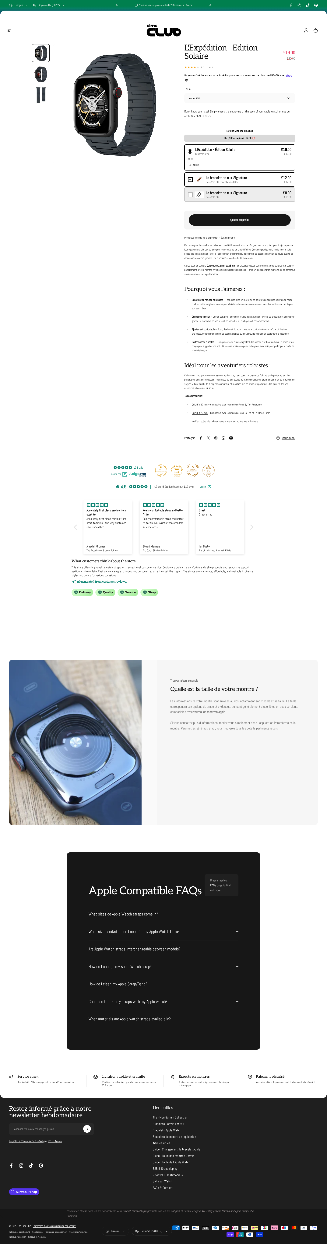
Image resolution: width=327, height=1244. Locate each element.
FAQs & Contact (163, 1188)
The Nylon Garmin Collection (170, 1117)
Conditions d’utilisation (78, 1232)
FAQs (213, 885)
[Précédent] (117, 5)
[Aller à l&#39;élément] (41, 53)
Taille (187, 89)
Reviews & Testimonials (168, 1175)
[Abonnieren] (87, 1129)
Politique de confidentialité (19, 1232)
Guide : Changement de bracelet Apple (176, 1149)
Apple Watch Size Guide (197, 116)
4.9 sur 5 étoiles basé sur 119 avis (174, 487)
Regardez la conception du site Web (26, 1140)
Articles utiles (161, 1143)
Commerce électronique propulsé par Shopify (54, 1226)
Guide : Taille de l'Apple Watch (171, 1162)
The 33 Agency (55, 1140)
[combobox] (18, 5)
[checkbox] (239, 179)
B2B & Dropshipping (165, 1168)
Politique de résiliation (37, 1236)
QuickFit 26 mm (200, 413)
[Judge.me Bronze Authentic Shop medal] (193, 470)
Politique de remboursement (56, 1232)
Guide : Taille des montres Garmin (174, 1156)
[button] (239, 151)
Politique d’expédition (17, 1236)
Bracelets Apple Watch (167, 1130)
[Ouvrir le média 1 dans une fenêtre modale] (113, 104)
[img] (108, 505)
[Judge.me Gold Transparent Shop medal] (161, 470)
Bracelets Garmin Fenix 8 (168, 1124)
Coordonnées (37, 1232)
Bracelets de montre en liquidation (174, 1137)
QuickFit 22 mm (200, 404)
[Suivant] (210, 5)
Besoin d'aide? (288, 437)
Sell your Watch (162, 1181)
